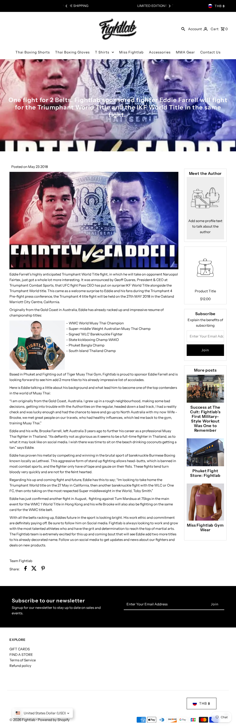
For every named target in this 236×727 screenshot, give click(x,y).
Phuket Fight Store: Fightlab (205, 473)
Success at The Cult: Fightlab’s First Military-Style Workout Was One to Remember (205, 419)
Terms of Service (22, 660)
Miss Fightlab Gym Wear (205, 527)
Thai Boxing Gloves (72, 52)
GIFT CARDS (19, 649)
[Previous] (66, 6)
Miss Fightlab (131, 52)
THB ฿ (220, 6)
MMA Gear (185, 52)
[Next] (169, 6)
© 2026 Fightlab (22, 720)
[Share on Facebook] (25, 569)
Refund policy (20, 665)
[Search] (183, 29)
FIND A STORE (21, 654)
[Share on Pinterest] (43, 569)
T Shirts (102, 52)
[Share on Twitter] (34, 569)
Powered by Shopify (54, 720)
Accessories (160, 52)
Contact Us (210, 52)
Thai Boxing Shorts (32, 52)
